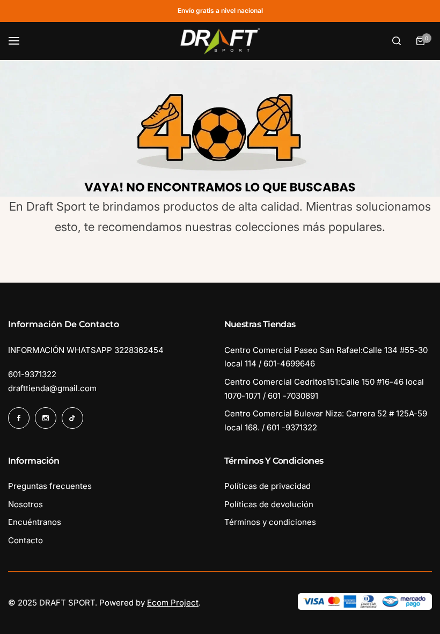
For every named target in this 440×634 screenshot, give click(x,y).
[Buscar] (396, 41)
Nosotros (25, 504)
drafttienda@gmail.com (52, 388)
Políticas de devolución (268, 504)
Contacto (25, 540)
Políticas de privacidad (267, 486)
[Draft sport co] (220, 41)
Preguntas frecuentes (50, 486)
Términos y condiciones (270, 522)
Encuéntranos (34, 522)
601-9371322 (32, 374)
